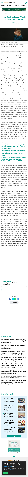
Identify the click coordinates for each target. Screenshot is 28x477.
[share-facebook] (10, 299)
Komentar (14, 302)
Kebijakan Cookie (8, 466)
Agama (23, 5)
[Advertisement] (14, 9)
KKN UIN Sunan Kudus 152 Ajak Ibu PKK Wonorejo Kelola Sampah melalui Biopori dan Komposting (9, 414)
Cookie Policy (11, 469)
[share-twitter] (13, 299)
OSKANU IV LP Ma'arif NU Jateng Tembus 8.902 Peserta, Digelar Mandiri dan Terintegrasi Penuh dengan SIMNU (9, 422)
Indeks (17, 5)
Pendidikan (5, 290)
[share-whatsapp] (15, 299)
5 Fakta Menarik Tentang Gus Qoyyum (8, 407)
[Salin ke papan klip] (18, 299)
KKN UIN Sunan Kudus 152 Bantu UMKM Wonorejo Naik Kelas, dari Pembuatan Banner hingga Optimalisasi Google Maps (10, 400)
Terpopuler (10, 5)
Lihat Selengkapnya (13, 436)
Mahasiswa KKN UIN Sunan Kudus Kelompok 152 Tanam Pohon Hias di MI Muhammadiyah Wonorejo (10, 429)
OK (5, 473)
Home (3, 5)
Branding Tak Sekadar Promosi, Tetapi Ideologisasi (14, 283)
